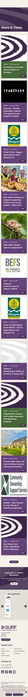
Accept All (8, 694)
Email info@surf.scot (6, 667)
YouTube (14, 672)
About (2, 649)
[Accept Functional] (26, 692)
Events (3, 653)
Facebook (10, 672)
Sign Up (14, 584)
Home (9, 628)
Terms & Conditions (19, 651)
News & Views (5, 651)
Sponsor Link (7, 598)
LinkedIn (2, 672)
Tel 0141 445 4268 (6, 665)
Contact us (6, 640)
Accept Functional (18, 694)
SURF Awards (5, 655)
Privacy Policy (18, 649)
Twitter (6, 672)
